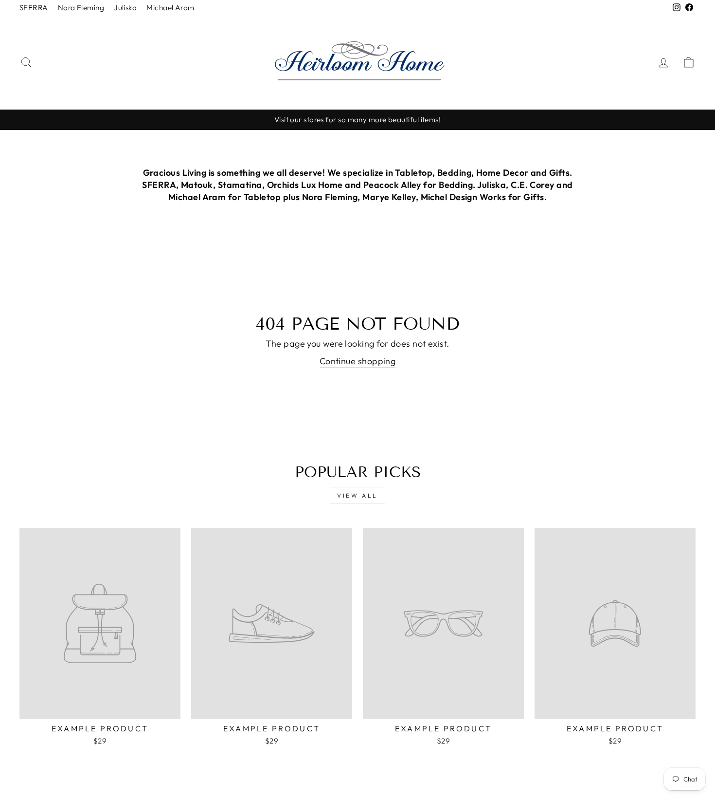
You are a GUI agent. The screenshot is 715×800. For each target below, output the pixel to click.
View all (357, 495)
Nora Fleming (81, 7)
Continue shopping (358, 361)
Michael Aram (170, 7)
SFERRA (33, 7)
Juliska (125, 7)
